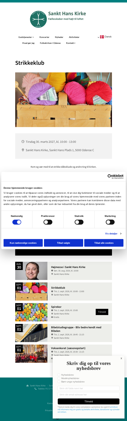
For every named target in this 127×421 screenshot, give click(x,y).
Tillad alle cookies (104, 242)
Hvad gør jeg (28, 43)
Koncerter (44, 37)
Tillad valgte (63, 242)
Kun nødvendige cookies (23, 242)
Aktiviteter (74, 37)
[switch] (48, 222)
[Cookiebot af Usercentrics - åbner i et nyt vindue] (109, 176)
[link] (26, 37)
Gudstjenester (25, 37)
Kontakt (70, 43)
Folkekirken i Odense (50, 43)
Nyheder (59, 37)
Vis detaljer (111, 233)
